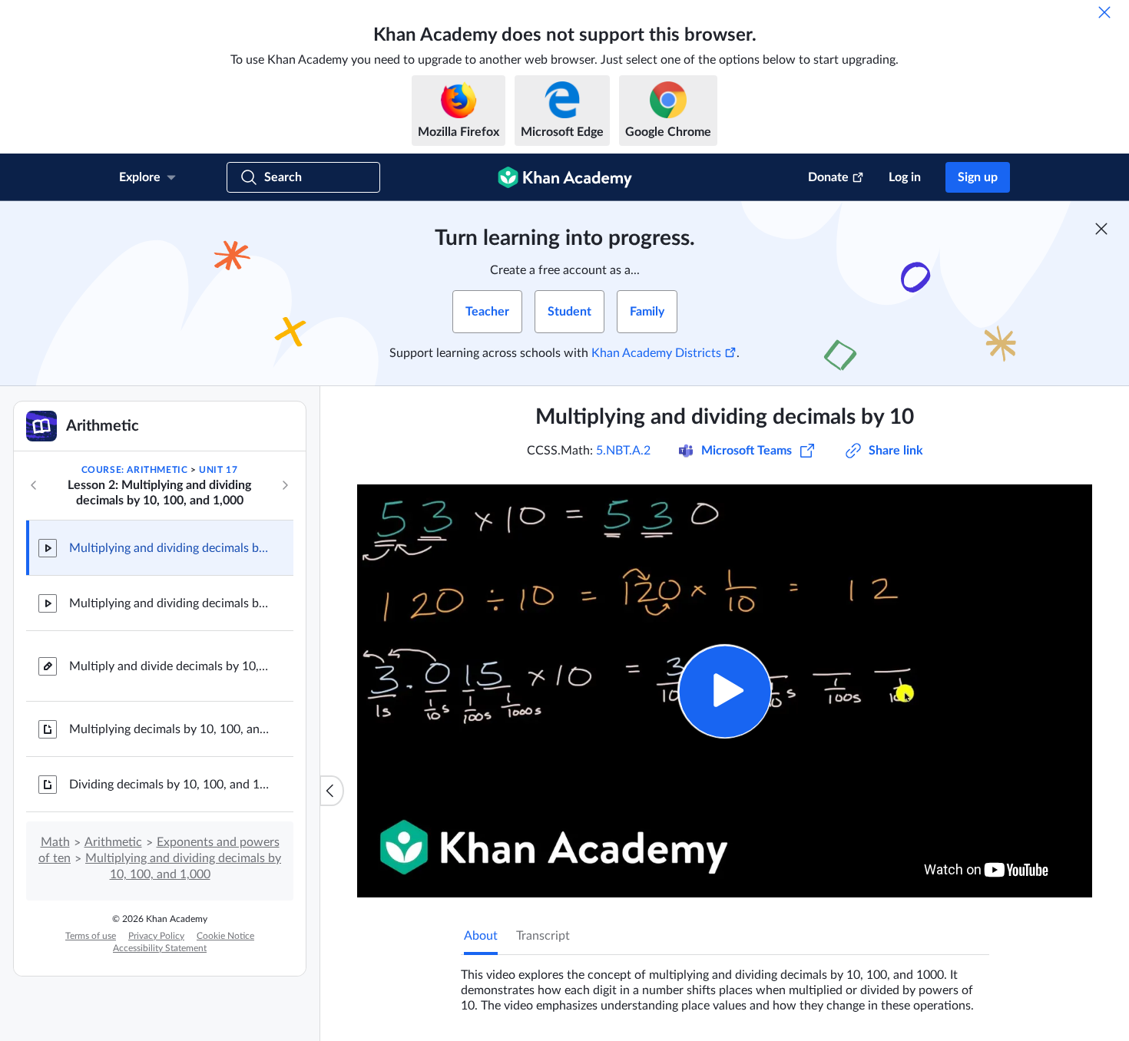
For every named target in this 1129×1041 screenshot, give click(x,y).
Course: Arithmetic (134, 469)
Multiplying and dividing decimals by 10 (169, 548)
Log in (905, 177)
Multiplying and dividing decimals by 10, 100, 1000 (169, 603)
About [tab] (481, 936)
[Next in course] (285, 485)
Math (55, 842)
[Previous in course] (34, 485)
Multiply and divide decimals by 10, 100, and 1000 (169, 666)
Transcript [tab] (543, 936)
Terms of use (90, 935)
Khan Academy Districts (656, 353)
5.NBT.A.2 (623, 450)
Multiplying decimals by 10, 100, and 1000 (169, 729)
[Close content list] (331, 790)
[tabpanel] (725, 984)
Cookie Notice (225, 935)
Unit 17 (218, 469)
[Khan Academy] (565, 177)
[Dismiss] (1104, 12)
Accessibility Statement (160, 948)
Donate (828, 177)
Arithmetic (113, 842)
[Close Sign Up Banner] (1101, 228)
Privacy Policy (156, 935)
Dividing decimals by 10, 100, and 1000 (169, 784)
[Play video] (724, 691)
